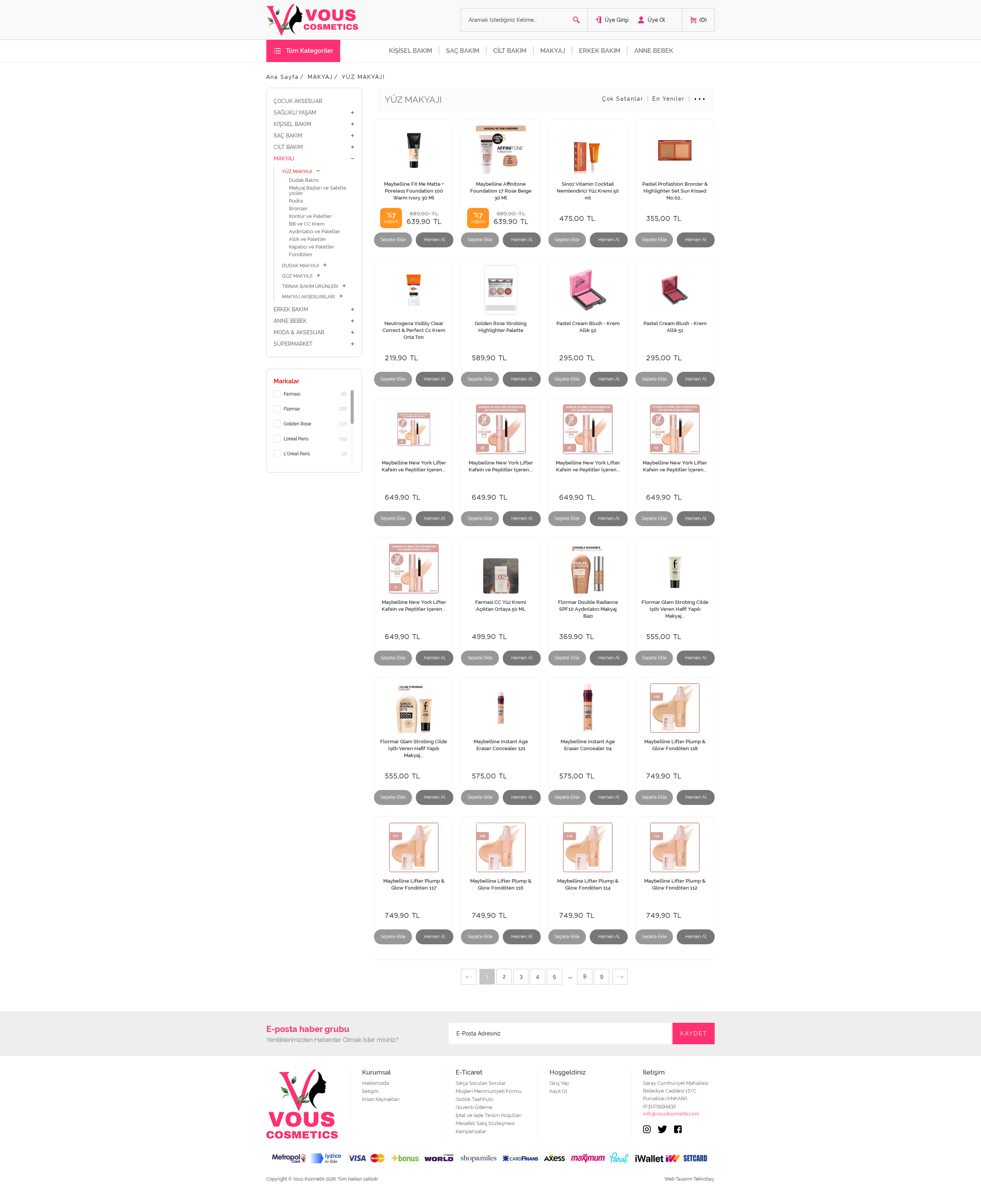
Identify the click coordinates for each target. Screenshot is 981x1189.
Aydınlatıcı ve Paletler (314, 231)
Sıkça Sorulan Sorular (481, 1083)
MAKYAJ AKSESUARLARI (308, 296)
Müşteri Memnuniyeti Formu (489, 1091)
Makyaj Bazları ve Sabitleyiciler (317, 190)
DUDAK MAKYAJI (300, 265)
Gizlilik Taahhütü (475, 1099)
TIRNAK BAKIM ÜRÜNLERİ (310, 286)
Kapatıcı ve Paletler (311, 247)
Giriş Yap (559, 1083)
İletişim (370, 1091)
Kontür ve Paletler (310, 216)
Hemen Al (434, 239)
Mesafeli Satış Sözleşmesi (485, 1123)
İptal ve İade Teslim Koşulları (489, 1115)
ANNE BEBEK (653, 50)
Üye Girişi (616, 20)
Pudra (296, 201)
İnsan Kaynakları (381, 1099)
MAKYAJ (552, 50)
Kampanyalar (471, 1131)
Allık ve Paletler (307, 239)
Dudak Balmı (303, 180)
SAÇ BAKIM (462, 50)
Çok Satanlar (622, 98)
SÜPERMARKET (293, 344)
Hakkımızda (375, 1083)
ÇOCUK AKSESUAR (298, 101)
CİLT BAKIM (510, 50)
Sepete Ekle (393, 239)
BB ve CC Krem (307, 224)
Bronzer (298, 208)
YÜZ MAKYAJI (363, 77)
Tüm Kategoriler (309, 50)
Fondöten (300, 254)
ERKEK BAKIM (599, 50)
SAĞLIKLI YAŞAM (295, 113)
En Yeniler (668, 98)
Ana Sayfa (282, 77)
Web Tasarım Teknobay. (689, 1179)
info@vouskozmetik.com (671, 1114)
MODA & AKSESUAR (299, 332)
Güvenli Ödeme (474, 1107)
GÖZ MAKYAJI (297, 276)
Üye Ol (656, 20)
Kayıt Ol (558, 1091)
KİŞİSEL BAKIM (410, 50)
